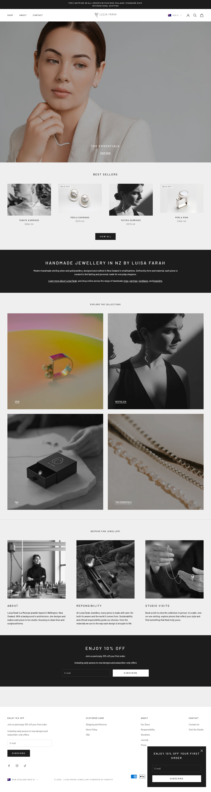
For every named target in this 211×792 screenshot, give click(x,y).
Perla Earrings (80, 217)
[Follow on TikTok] (25, 765)
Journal (144, 740)
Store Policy (91, 729)
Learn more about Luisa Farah (62, 281)
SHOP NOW (105, 153)
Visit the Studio (196, 729)
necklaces (143, 281)
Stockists (145, 734)
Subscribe (177, 778)
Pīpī (16, 502)
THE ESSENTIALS (123, 502)
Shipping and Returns (96, 724)
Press (143, 745)
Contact (38, 15)
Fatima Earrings (131, 220)
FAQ (88, 734)
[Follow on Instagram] (17, 765)
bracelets (157, 281)
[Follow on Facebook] (9, 765)
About (23, 15)
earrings (133, 281)
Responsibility (148, 729)
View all (105, 236)
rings (125, 281)
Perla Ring (181, 217)
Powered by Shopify (101, 780)
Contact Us (194, 724)
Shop (10, 15)
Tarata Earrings (29, 220)
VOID (17, 401)
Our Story (145, 724)
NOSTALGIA (120, 401)
